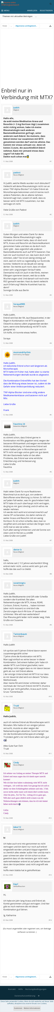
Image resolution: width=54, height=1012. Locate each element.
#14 (50, 920)
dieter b (17, 549)
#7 (51, 540)
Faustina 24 (19, 424)
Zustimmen (18, 1008)
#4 (51, 343)
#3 (51, 295)
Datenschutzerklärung (25, 995)
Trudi (16, 705)
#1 (51, 161)
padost (17, 172)
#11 (50, 753)
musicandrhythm (22, 352)
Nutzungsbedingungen (35, 989)
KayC (15, 884)
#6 (51, 472)
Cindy (16, 762)
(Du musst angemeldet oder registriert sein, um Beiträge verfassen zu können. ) (27, 930)
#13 (50, 875)
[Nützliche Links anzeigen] (50, 25)
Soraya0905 (19, 304)
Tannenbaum (20, 634)
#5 (51, 415)
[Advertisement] (27, 58)
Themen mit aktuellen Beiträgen (17, 16)
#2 (51, 214)
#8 (51, 574)
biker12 (17, 827)
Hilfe (20, 989)
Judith (16, 107)
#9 (51, 625)
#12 (50, 818)
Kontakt (12, 989)
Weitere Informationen (32, 1008)
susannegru (19, 583)
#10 (50, 696)
